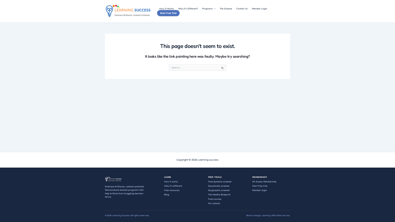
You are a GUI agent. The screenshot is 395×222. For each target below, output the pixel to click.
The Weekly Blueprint (219, 194)
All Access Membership (264, 181)
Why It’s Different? (188, 8)
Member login (259, 190)
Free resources (172, 190)
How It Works (166, 8)
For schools (214, 203)
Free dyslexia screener (220, 181)
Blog (166, 194)
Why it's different (173, 186)
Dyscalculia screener (219, 186)
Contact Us (242, 8)
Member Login (259, 8)
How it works (171, 181)
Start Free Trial (168, 13)
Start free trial (259, 186)
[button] (214, 8)
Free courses (214, 199)
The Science (226, 8)
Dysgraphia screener (219, 190)
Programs (207, 8)
